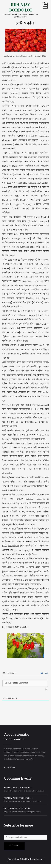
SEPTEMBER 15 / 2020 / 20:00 (18, 787)
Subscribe (14, 846)
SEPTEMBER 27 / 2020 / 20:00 (18, 798)
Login (45, 673)
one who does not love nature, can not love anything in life (20, 15)
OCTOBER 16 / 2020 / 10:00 (17, 808)
